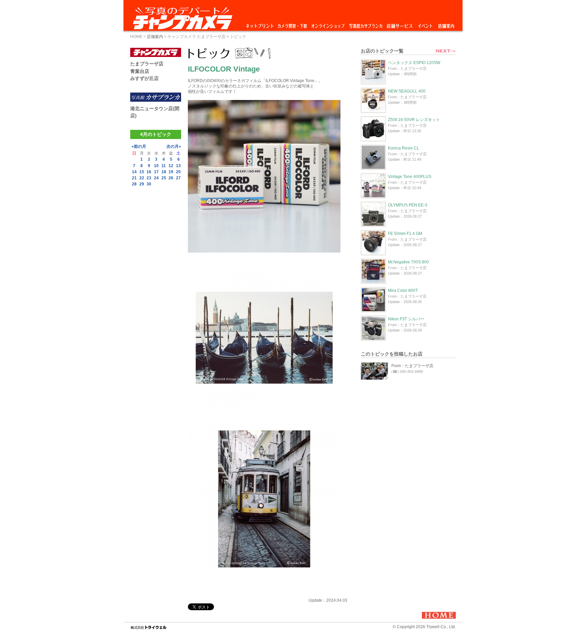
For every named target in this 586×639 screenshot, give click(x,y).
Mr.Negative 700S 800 (408, 262)
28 (134, 184)
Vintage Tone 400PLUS (409, 176)
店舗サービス (399, 24)
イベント (425, 24)
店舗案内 (446, 24)
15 (141, 171)
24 (156, 178)
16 (148, 171)
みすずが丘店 (144, 78)
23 (148, 178)
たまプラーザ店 (146, 63)
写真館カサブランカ (365, 24)
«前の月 (139, 146)
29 (141, 184)
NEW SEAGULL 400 (407, 91)
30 (148, 184)
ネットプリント (261, 24)
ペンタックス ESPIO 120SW (414, 62)
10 (156, 165)
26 (171, 178)
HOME (136, 36)
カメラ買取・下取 (293, 24)
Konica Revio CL (403, 148)
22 (141, 178)
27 (178, 178)
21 (134, 178)
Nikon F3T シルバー (406, 319)
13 (178, 165)
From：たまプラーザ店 (412, 365)
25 (163, 178)
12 (171, 165)
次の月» (174, 146)
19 (171, 171)
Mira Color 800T (403, 290)
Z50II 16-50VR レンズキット (414, 119)
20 (178, 171)
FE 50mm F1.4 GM (405, 233)
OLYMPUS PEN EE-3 (407, 205)
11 (163, 165)
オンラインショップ (327, 24)
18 (163, 171)
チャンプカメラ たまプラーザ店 (197, 36)
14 (134, 171)
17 (156, 171)
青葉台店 (139, 71)
